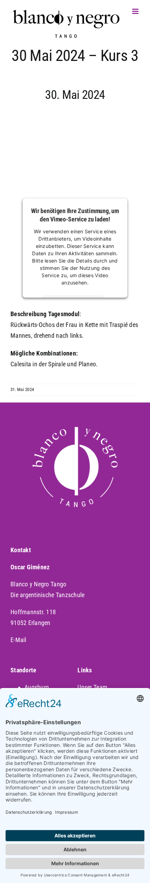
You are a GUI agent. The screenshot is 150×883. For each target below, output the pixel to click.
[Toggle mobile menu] (136, 11)
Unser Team (92, 687)
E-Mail (18, 639)
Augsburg (36, 687)
